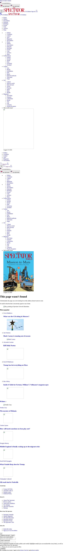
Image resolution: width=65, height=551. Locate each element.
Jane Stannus (6, 332)
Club (4, 27)
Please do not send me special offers (11, 547)
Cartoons (9, 105)
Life (4, 80)
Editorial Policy (7, 493)
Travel (8, 86)
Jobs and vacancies (8, 506)
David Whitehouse (8, 362)
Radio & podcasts (11, 75)
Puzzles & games (11, 106)
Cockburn (9, 34)
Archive (5, 28)
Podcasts (5, 22)
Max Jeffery (6, 381)
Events (5, 25)
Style (8, 91)
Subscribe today (7, 529)
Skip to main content (5, 0)
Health (8, 92)
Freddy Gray (3, 407)
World (8, 60)
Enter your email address (6, 537)
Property (9, 88)
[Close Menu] (1, 166)
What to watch (11, 83)
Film (8, 72)
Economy (9, 63)
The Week (9, 95)
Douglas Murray (4, 443)
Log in (12, 535)
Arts (8, 68)
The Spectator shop (8, 517)
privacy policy (35, 550)
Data (8, 62)
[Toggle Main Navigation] (1, 11)
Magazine (9, 39)
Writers (5, 19)
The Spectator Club (8, 522)
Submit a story (7, 492)
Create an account (5, 535)
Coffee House (7, 56)
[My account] (37, 11)
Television (9, 77)
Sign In (33, 11)
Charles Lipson (4, 425)
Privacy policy (7, 502)
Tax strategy (6, 505)
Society (9, 59)
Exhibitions (10, 71)
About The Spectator (9, 500)
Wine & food (10, 85)
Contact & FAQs (7, 489)
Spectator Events (7, 520)
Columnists (10, 98)
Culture (9, 36)
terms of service (24, 550)
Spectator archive (8, 519)
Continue (3, 548)
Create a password (5, 540)
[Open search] (1, 164)
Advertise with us (8, 490)
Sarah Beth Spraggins (6, 461)
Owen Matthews (7, 313)
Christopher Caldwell (5, 479)
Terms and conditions (9, 503)
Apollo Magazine (8, 516)
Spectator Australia (8, 514)
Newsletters (6, 20)
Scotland (9, 65)
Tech (8, 37)
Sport (8, 89)
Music (8, 74)
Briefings (5, 24)
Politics (9, 33)
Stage (8, 78)
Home (5, 17)
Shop (4, 30)
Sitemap (5, 508)
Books (8, 69)
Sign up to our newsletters (10, 530)
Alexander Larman (8, 342)
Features (9, 97)
